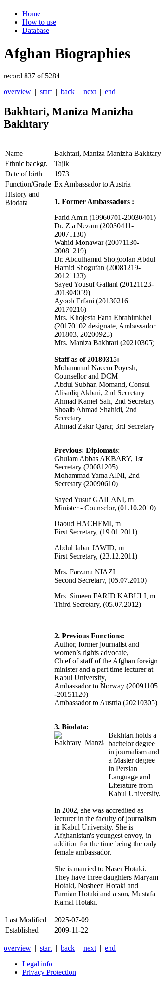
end (110, 92)
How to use (39, 22)
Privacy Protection (49, 972)
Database (35, 30)
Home (31, 14)
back (68, 92)
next (90, 92)
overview (17, 92)
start (46, 92)
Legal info (37, 964)
